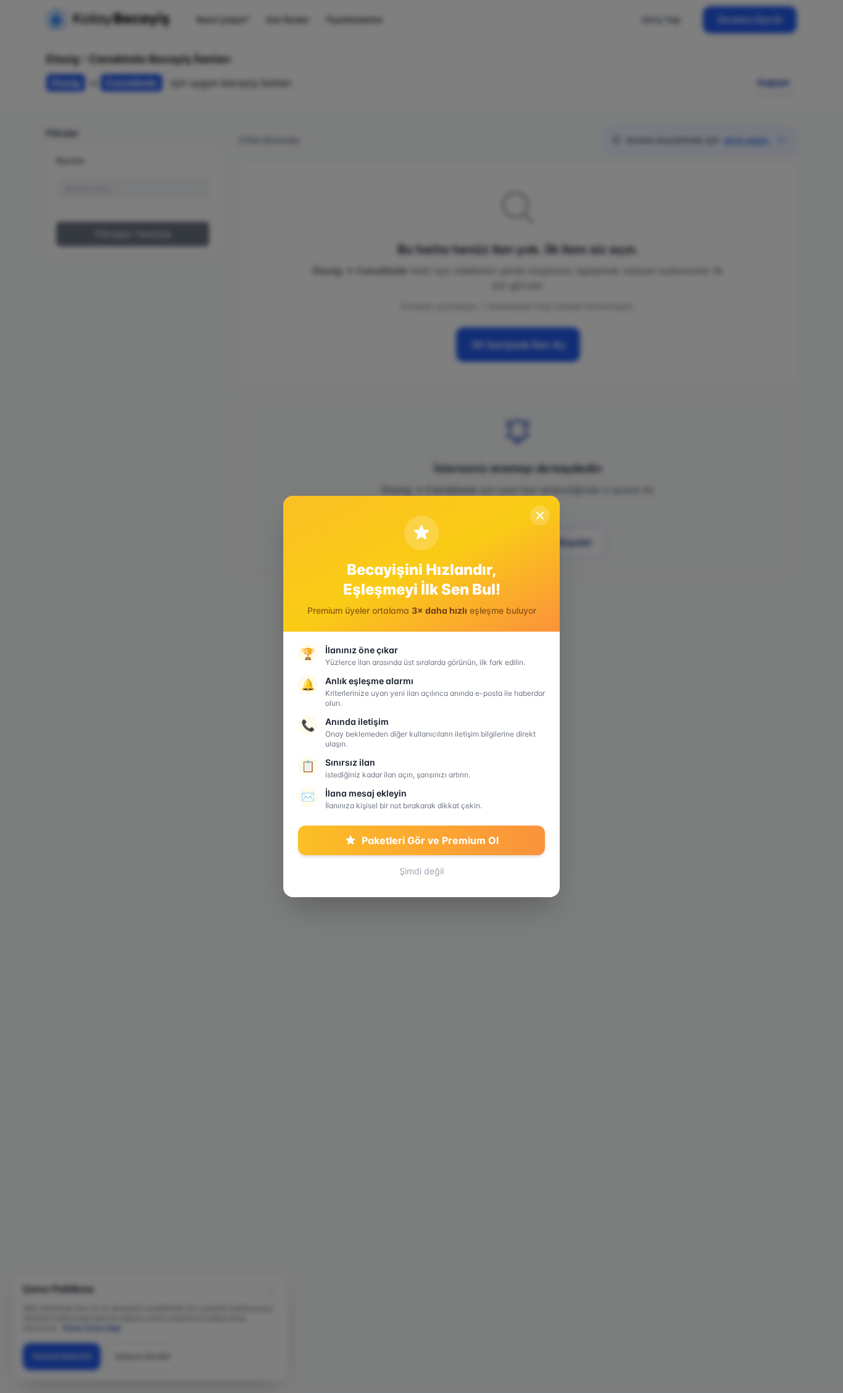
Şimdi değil (421, 871)
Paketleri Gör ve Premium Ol (430, 840)
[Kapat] (540, 515)
